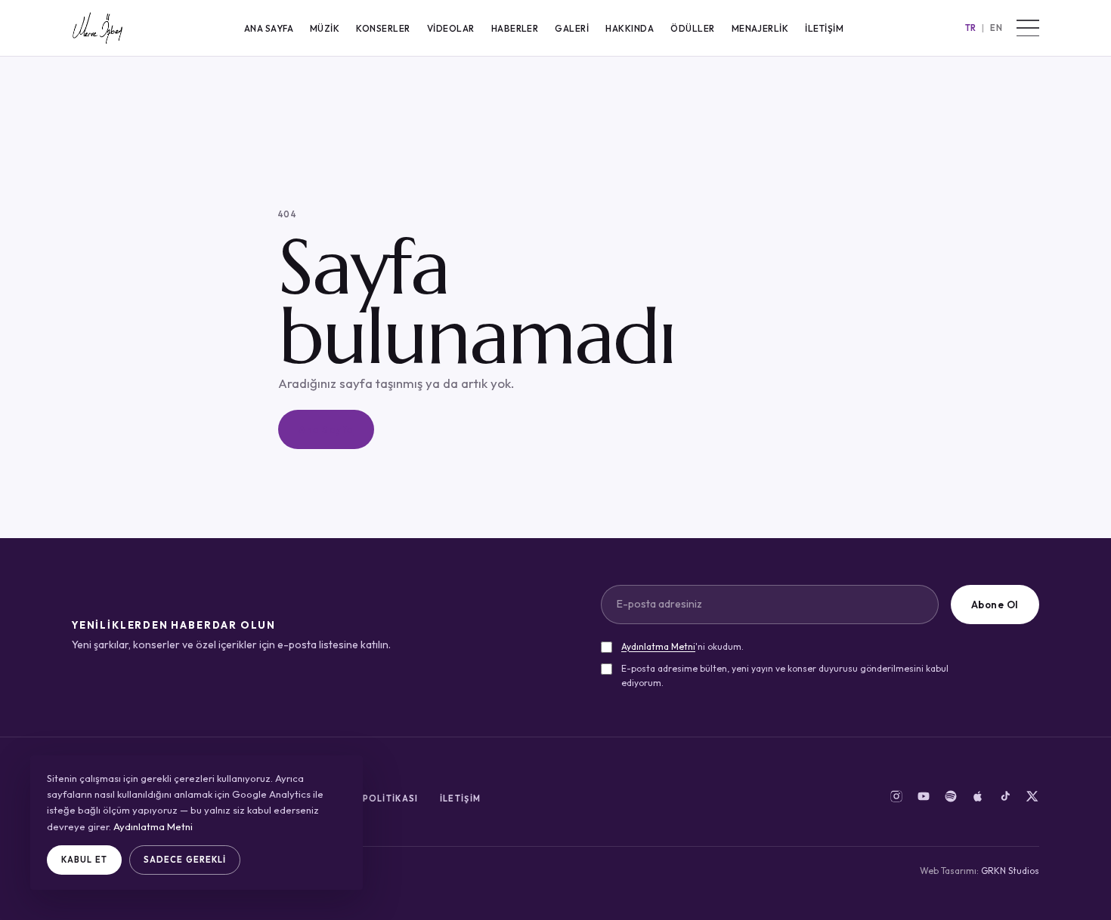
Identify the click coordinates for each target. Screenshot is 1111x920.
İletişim (824, 28)
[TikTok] (1005, 799)
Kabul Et (84, 859)
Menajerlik (760, 28)
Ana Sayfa (268, 28)
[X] (1032, 799)
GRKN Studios (1010, 870)
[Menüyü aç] (1028, 28)
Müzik (324, 28)
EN (996, 28)
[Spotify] (951, 799)
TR (971, 28)
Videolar (451, 28)
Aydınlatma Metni (658, 646)
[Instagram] (896, 799)
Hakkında (629, 28)
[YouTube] (923, 799)
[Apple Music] (978, 799)
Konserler (383, 28)
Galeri (572, 28)
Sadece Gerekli (185, 859)
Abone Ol (995, 604)
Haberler (515, 28)
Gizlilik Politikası (368, 798)
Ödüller (692, 28)
